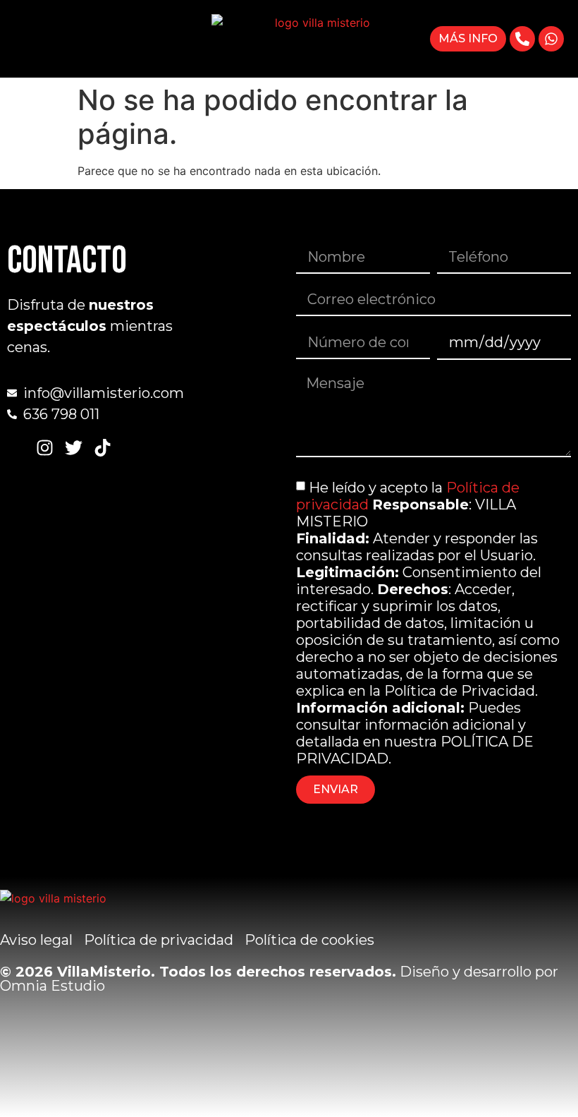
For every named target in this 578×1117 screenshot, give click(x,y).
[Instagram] (45, 448)
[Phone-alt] (522, 39)
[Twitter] (73, 448)
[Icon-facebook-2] (16, 448)
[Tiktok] (102, 448)
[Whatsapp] (551, 39)
